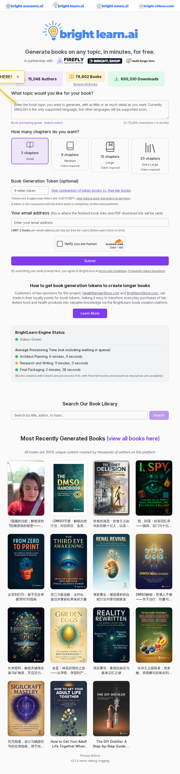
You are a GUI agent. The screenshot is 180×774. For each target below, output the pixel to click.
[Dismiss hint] (18, 77)
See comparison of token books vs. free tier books (91, 190)
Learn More (90, 313)
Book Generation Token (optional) (45, 181)
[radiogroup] (90, 156)
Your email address (87, 212)
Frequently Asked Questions (146, 271)
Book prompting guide (26, 122)
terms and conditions (113, 271)
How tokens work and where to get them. (103, 198)
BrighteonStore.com (142, 293)
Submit (90, 261)
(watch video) (53, 122)
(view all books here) (133, 438)
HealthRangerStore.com (100, 293)
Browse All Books (85, 84)
